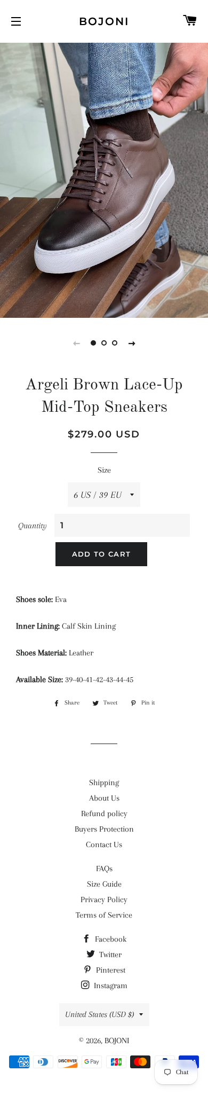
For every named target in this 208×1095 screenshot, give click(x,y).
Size (104, 470)
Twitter (109, 954)
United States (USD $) (99, 1014)
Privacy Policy (104, 899)
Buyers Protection (104, 829)
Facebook (109, 939)
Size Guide (104, 884)
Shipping (104, 782)
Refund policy (104, 813)
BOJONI (104, 21)
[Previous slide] (76, 343)
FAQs (104, 868)
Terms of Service (104, 915)
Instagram (109, 985)
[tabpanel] (104, 179)
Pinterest (109, 970)
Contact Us (104, 844)
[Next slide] (131, 343)
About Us (104, 798)
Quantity (32, 525)
